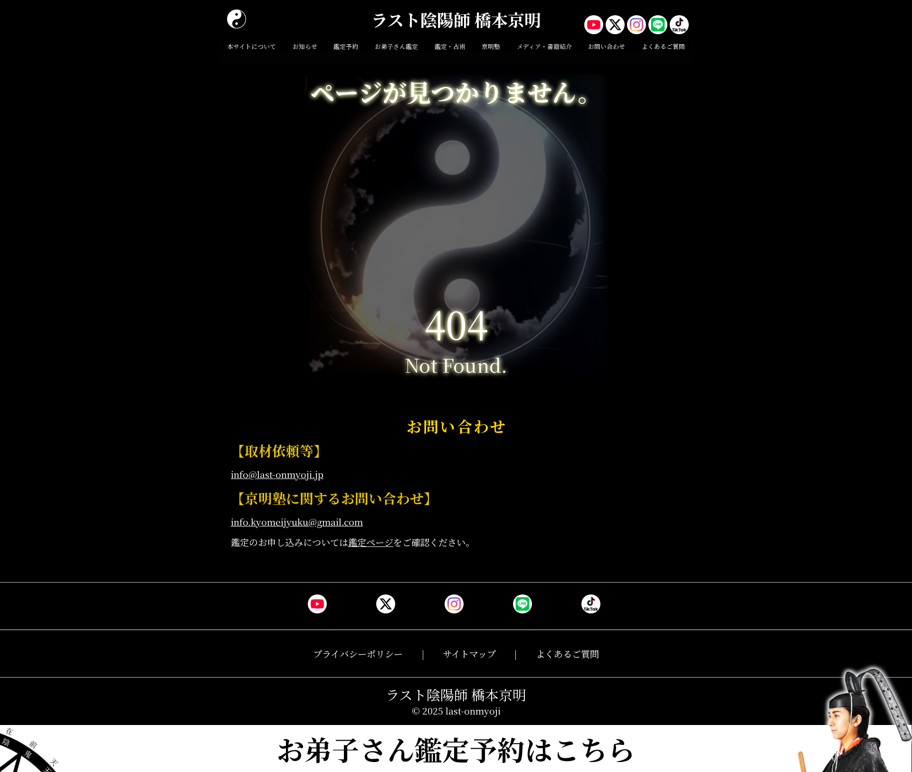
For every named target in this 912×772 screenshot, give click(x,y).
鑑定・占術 (450, 46)
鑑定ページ (370, 542)
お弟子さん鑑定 (396, 46)
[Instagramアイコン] (636, 24)
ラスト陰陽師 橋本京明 (456, 19)
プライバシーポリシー (358, 653)
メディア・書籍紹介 (544, 46)
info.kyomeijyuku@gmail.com (297, 521)
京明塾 (491, 46)
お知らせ (305, 46)
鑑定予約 (345, 46)
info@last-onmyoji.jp (277, 474)
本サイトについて (251, 46)
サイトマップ (469, 653)
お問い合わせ (606, 46)
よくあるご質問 (663, 46)
